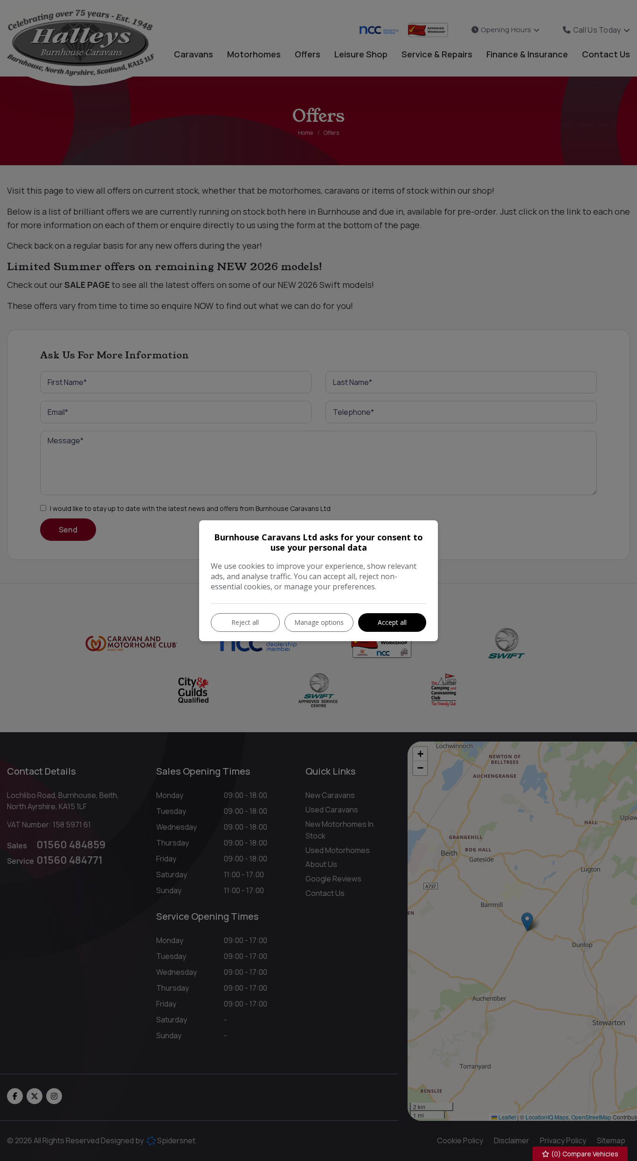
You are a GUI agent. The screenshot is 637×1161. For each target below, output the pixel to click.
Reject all (245, 622)
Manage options (319, 622)
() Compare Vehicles (584, 1153)
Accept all (392, 622)
